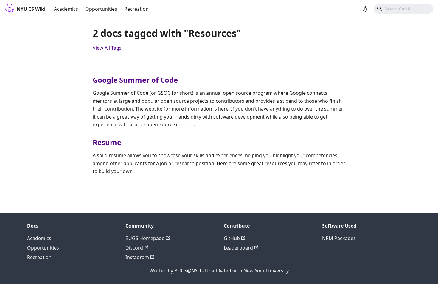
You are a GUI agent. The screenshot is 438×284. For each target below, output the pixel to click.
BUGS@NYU (187, 270)
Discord (134, 247)
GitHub (232, 238)
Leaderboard (238, 247)
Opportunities (101, 9)
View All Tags (107, 48)
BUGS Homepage (144, 238)
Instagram (137, 257)
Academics (66, 9)
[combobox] (403, 9)
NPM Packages (339, 238)
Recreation (136, 9)
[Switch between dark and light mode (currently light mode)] (365, 9)
